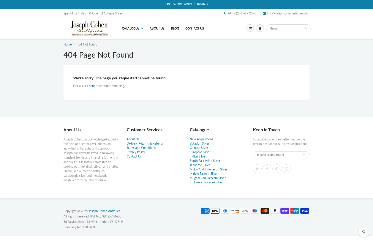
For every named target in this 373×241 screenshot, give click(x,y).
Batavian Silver (199, 143)
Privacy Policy (136, 152)
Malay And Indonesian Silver (208, 169)
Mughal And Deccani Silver (208, 178)
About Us (157, 28)
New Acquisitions (201, 139)
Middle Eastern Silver (204, 173)
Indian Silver (198, 156)
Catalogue (130, 28)
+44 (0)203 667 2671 (242, 13)
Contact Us (194, 28)
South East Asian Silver (205, 160)
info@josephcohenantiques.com (288, 13)
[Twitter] (257, 168)
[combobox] (288, 28)
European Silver (200, 152)
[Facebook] (267, 168)
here (92, 86)
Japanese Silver (200, 165)
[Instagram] (286, 168)
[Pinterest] (276, 168)
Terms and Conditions (141, 148)
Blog (175, 28)
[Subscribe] (304, 154)
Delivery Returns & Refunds (145, 143)
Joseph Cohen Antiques (104, 211)
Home (67, 44)
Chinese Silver (199, 148)
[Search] (305, 28)
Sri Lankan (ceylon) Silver (206, 182)
